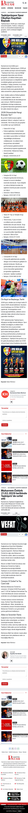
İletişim (24, 752)
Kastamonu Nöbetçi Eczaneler (7, 773)
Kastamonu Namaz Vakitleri (7, 779)
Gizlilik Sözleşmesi (13, 752)
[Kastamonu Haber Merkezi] (5, 394)
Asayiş (14, 463)
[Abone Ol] (26, 56)
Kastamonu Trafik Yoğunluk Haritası (20, 779)
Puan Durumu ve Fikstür (6, 784)
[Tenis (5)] (14, 247)
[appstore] (14, 794)
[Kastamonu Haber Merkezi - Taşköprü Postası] (7, 3)
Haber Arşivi (5, 752)
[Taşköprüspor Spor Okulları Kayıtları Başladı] (14, 46)
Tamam (19, 811)
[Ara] (23, 3)
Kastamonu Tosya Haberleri (20, 451)
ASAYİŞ (3, 8)
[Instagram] (15, 748)
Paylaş (4, 56)
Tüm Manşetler (20, 783)
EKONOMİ (18, 8)
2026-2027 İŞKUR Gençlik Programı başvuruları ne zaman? (19, 443)
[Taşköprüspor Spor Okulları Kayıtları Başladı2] (14, 288)
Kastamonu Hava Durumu (20, 773)
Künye (20, 752)
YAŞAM (25, 8)
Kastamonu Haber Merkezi (18, 393)
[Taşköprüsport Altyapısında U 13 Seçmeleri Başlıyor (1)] (14, 165)
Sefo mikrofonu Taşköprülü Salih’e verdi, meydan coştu (19, 455)
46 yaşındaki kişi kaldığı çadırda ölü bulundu (19, 467)
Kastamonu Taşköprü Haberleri (17, 12)
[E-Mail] (11, 402)
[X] (12, 748)
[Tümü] (26, 434)
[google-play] (14, 799)
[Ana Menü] (25, 3)
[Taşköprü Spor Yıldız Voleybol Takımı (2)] (14, 205)
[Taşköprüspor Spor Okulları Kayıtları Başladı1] (14, 362)
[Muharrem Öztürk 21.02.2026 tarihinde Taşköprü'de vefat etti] (14, 524)
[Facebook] (10, 748)
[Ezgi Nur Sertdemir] (5, 655)
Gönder (4, 425)
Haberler (3, 12)
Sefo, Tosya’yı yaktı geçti (20, 478)
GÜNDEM (10, 8)
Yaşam (14, 440)
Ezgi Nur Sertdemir (15, 653)
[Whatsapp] (18, 748)
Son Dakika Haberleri (8, 789)
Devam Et (12, 399)
